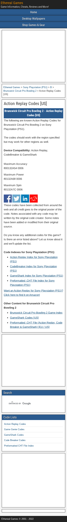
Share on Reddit (34, 199)
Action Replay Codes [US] (25, 103)
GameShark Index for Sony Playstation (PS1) (36, 275)
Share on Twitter (16, 199)
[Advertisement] (33, 56)
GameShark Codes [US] (24, 317)
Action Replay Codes (15, 424)
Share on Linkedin (25, 199)
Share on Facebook (8, 199)
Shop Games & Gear (33, 25)
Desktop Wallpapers (33, 18)
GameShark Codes (14, 435)
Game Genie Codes (14, 429)
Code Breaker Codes (15, 440)
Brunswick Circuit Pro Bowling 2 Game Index (36, 312)
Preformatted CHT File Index (19, 445)
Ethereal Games (12, 3)
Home (33, 12)
